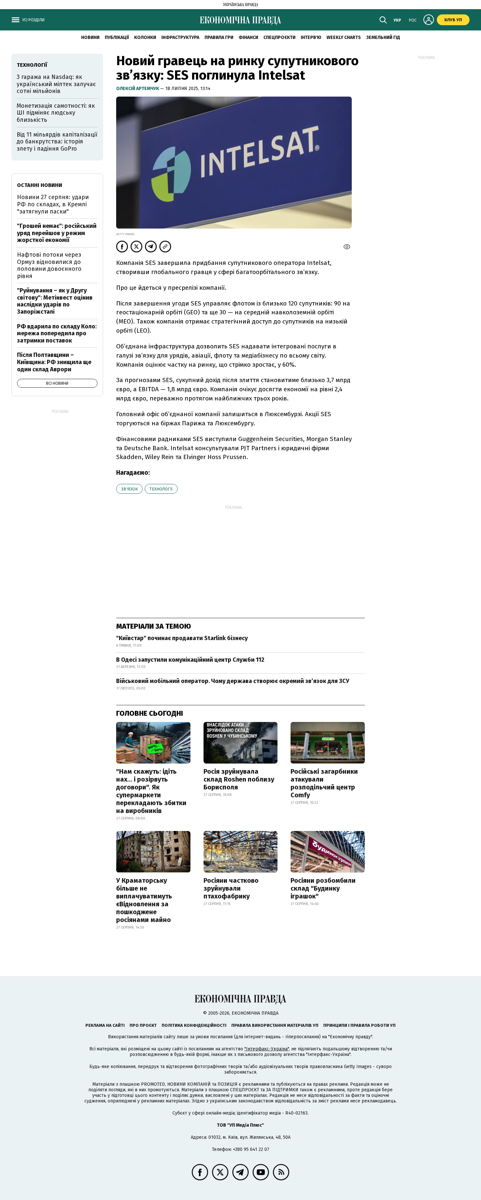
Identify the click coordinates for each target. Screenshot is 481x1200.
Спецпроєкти (279, 37)
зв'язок (129, 489)
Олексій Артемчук (138, 88)
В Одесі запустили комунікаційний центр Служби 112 (190, 659)
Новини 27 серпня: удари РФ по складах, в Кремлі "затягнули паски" (53, 204)
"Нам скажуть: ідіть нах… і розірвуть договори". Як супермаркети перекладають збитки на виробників (151, 791)
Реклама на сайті (105, 1025)
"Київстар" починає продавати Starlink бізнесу (182, 638)
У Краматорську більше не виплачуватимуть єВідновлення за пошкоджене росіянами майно (144, 900)
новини (90, 37)
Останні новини (39, 185)
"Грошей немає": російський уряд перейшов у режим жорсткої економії (57, 233)
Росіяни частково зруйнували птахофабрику (231, 888)
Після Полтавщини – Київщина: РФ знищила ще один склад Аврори (54, 362)
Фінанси (248, 37)
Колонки (145, 37)
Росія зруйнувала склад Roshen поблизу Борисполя (239, 779)
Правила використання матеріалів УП (274, 1025)
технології (161, 489)
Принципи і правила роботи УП (359, 1025)
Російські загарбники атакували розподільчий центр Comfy (324, 783)
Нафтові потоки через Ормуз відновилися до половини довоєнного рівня (49, 265)
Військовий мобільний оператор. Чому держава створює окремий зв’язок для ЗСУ (232, 681)
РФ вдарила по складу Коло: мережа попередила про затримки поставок (57, 333)
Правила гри (219, 37)
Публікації (117, 37)
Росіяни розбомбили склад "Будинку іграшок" (323, 888)
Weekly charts (344, 37)
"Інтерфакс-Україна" (266, 1049)
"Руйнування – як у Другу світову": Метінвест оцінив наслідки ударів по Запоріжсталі (55, 301)
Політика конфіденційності (194, 1025)
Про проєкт (143, 1025)
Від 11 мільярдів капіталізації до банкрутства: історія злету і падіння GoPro (57, 141)
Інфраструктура (180, 37)
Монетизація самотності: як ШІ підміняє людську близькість (56, 112)
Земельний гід (383, 37)
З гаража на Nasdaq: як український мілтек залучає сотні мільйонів (56, 84)
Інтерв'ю (311, 37)
